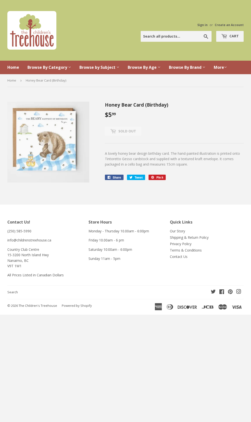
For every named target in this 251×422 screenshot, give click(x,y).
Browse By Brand (185, 67)
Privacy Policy (180, 243)
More (219, 67)
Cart (233, 36)
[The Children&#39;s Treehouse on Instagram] (238, 292)
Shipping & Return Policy (189, 237)
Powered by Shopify (77, 305)
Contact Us (179, 256)
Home (13, 67)
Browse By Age (143, 67)
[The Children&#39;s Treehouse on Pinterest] (230, 292)
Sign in (202, 25)
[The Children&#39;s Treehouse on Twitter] (213, 292)
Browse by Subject (97, 67)
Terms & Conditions (186, 250)
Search (12, 292)
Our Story (177, 231)
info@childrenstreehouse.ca (29, 240)
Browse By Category (47, 67)
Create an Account (229, 25)
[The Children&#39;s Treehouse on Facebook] (221, 292)
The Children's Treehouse (38, 305)
